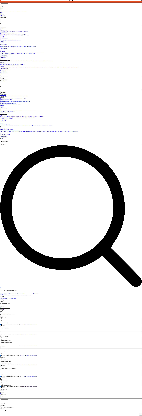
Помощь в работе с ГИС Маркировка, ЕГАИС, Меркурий (7, 111)
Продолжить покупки (3, 394)
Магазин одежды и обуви (3, 71)
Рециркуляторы (2, 107)
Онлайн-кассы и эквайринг (3, 32)
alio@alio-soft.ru (2, 306)
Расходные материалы (3, 95)
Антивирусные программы (3, 55)
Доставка (1, 138)
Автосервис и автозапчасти (3, 72)
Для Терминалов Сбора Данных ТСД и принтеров (6, 118)
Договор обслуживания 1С (3, 63)
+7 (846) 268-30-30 (2, 15)
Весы (1, 39)
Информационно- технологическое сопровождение (6, 129)
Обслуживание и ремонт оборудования (5, 45)
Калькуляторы (2, 42)
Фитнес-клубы (2, 70)
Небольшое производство (3, 136)
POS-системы (2, 37)
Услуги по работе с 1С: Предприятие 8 (5, 60)
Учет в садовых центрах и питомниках (5, 134)
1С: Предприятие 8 (2, 51)
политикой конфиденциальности (24, 324)
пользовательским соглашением (33, 324)
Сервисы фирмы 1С (2, 66)
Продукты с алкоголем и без (3, 73)
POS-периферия (2, 36)
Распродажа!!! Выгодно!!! (3, 30)
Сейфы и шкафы (2, 105)
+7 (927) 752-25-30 (2, 81)
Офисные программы (3, 57)
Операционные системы (3, 120)
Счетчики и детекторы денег (4, 38)
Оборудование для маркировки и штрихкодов (6, 99)
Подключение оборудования (3, 48)
